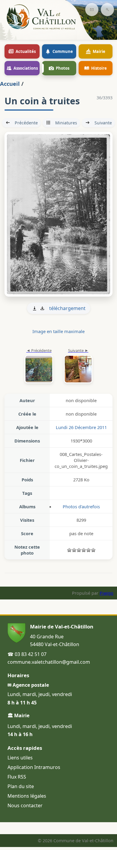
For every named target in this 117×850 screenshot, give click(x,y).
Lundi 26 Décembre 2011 (81, 427)
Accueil (10, 83)
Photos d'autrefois (81, 506)
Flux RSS (17, 776)
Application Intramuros (34, 767)
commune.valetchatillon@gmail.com (49, 662)
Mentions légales (27, 796)
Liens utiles (20, 757)
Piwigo (106, 593)
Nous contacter (25, 805)
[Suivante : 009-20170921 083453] (58, 214)
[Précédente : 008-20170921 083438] (39, 366)
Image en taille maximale (58, 331)
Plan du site (21, 786)
